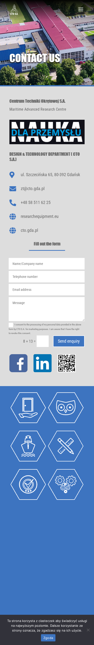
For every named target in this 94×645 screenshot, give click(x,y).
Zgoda (48, 638)
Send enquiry (69, 341)
